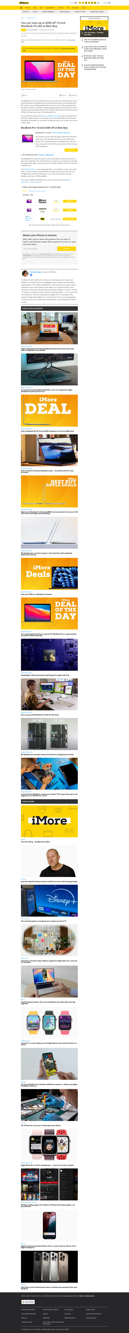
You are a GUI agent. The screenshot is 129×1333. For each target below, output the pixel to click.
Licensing (67, 1314)
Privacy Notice (27, 255)
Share (25, 95)
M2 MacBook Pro (30, 169)
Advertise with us (69, 1318)
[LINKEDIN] (31, 275)
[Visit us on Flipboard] (95, 3)
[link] (27, 139)
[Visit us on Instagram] (89, 3)
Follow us (64, 95)
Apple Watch (50, 8)
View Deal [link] (69, 201)
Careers (45, 1314)
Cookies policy (90, 1309)
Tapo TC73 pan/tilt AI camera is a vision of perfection (95, 41)
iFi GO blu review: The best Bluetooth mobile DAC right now (94, 58)
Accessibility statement (28, 1314)
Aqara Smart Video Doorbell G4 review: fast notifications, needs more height (95, 49)
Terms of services (45, 254)
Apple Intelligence (48, 12)
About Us (75, 8)
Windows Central (26, 1322)
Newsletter (74, 95)
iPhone (27, 8)
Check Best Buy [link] (70, 219)
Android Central (91, 1318)
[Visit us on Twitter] (83, 3)
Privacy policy (68, 1309)
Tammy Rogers (33, 30)
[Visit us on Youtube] (86, 3)
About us (24, 1318)
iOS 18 (35, 12)
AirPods (61, 8)
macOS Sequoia (65, 12)
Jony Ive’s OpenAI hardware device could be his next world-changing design (95, 67)
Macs (35, 8)
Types (84, 8)
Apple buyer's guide (97, 12)
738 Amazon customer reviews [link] (37, 191)
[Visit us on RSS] (92, 3)
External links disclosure (93, 1314)
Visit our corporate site (86, 1296)
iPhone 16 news (80, 12)
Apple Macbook (31, 18)
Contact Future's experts (50, 1309)
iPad (41, 8)
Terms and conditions (28, 1309)
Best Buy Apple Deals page (51, 116)
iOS (68, 8)
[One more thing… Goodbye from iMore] (94, 28)
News (23, 30)
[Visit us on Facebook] (80, 3)
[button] (106, 3)
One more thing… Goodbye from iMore (94, 33)
